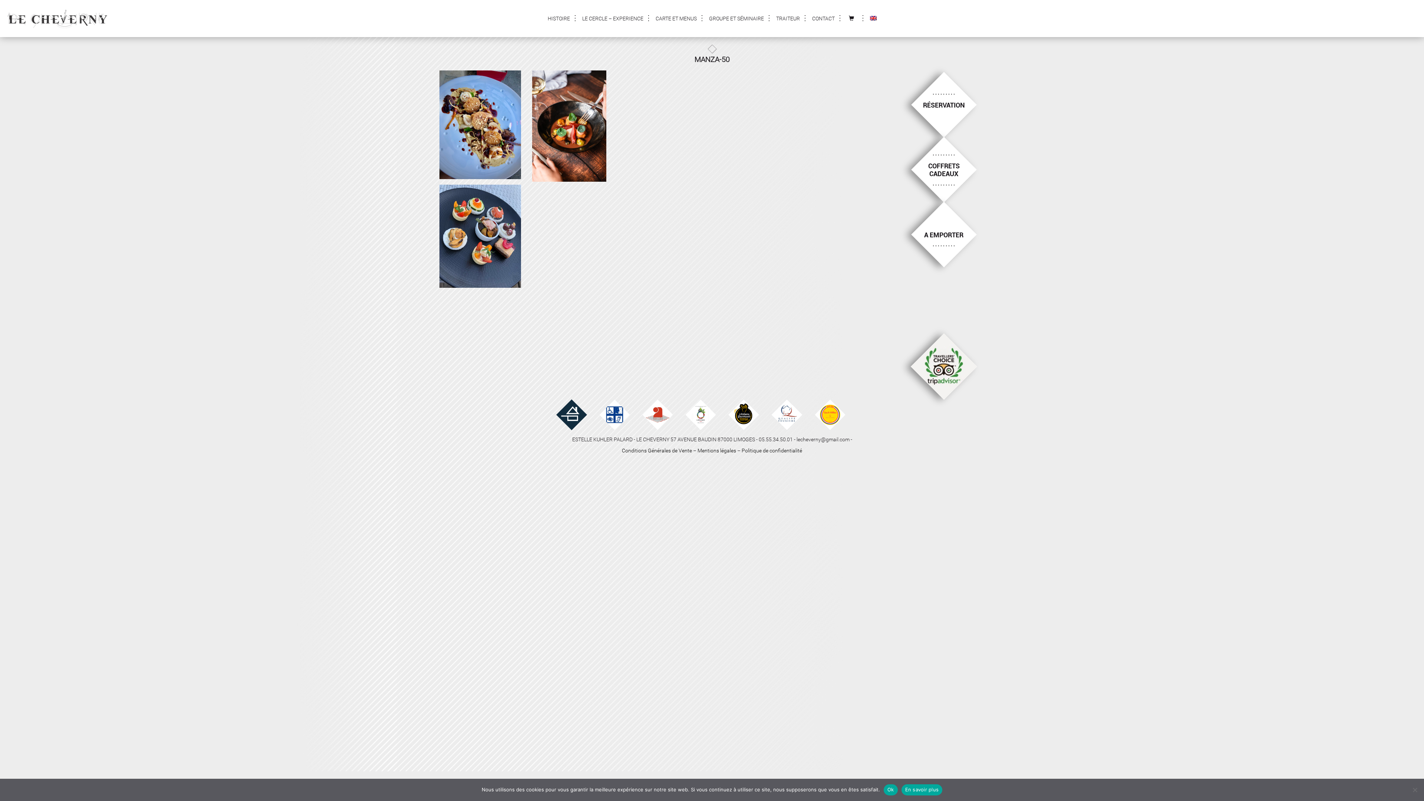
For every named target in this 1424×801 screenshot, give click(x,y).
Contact (823, 19)
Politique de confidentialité (772, 451)
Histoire (559, 19)
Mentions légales (717, 451)
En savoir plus (922, 789)
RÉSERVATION (944, 105)
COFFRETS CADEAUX (944, 170)
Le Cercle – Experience (612, 19)
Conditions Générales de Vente (657, 451)
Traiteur (788, 19)
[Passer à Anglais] (873, 18)
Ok (890, 789)
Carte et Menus (676, 19)
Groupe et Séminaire (736, 19)
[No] (1414, 790)
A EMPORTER (943, 235)
